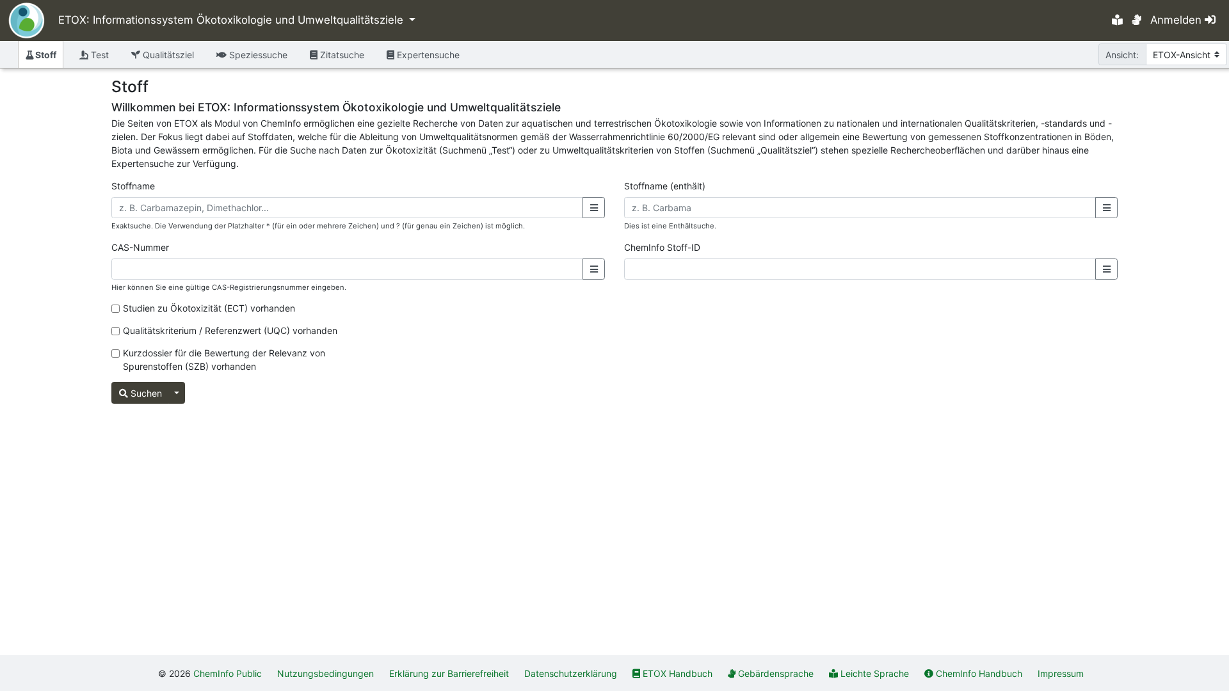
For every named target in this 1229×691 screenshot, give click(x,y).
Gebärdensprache (776, 673)
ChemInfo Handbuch (979, 673)
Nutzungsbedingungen (325, 673)
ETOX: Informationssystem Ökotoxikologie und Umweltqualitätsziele (232, 19)
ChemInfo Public (227, 673)
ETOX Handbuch (677, 673)
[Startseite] (22, 20)
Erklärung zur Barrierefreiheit (449, 673)
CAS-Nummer (140, 247)
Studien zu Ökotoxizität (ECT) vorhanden (209, 308)
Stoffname (133, 185)
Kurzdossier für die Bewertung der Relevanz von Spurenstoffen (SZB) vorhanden (224, 359)
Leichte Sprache (874, 673)
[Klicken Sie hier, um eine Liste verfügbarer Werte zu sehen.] (593, 208)
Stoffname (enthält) (664, 185)
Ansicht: (1122, 54)
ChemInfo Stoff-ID (662, 247)
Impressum (1061, 673)
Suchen (145, 393)
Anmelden (1177, 19)
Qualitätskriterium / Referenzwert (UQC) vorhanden (230, 330)
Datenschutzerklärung (570, 673)
